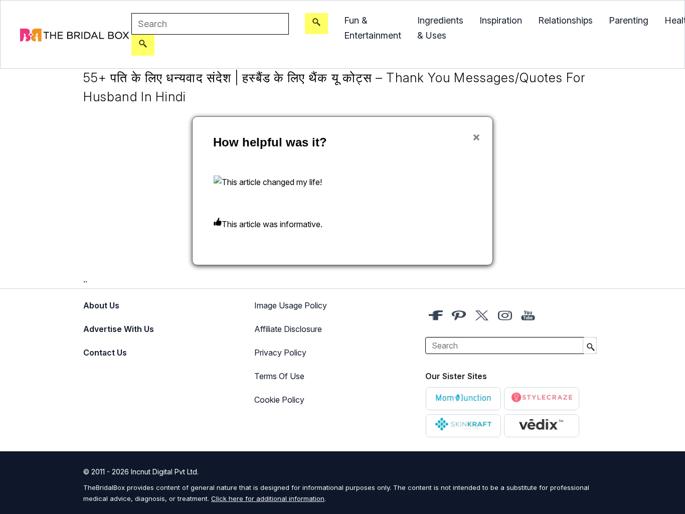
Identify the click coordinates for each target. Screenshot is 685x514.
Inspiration (500, 20)
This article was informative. (272, 224)
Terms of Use (279, 376)
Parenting (628, 20)
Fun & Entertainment (372, 28)
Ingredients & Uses (440, 28)
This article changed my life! (272, 182)
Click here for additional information (267, 498)
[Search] (142, 45)
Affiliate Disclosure (288, 329)
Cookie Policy (279, 400)
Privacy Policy (280, 353)
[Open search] (316, 23)
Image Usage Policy (290, 305)
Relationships (565, 20)
